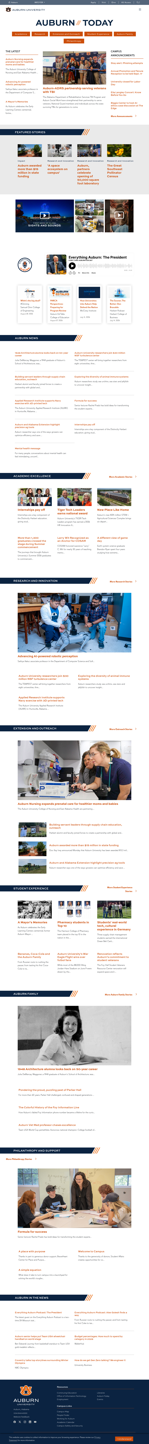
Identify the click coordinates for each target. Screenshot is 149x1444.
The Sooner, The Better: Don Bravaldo (117, 304)
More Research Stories (121, 581)
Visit (104, 2)
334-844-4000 (20, 1413)
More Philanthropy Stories (19, 1159)
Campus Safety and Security (70, 1425)
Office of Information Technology (71, 1396)
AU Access (126, 2)
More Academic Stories (120, 477)
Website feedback (21, 1416)
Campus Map (63, 1411)
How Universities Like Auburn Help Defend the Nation (89, 304)
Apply (93, 2)
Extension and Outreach (66, 34)
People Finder (63, 1415)
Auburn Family (125, 34)
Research (40, 34)
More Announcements (121, 116)
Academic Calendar (65, 1422)
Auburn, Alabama (21, 1409)
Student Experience (98, 34)
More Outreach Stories (120, 729)
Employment (62, 1399)
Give (115, 2)
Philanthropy (74, 41)
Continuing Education (67, 1392)
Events (100, 1399)
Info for (40, 2)
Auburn (15, 2)
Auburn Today (103, 1396)
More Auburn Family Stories (118, 994)
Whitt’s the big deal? (30, 300)
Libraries (101, 1392)
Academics (21, 34)
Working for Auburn (66, 1418)
